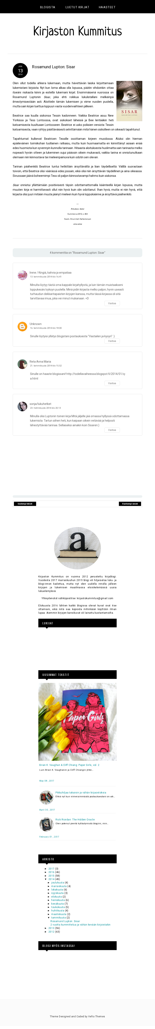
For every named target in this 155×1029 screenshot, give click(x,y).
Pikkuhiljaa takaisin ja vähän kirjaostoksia (81, 792)
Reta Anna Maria (40, 361)
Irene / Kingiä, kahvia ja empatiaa (50, 272)
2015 (51, 875)
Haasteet (107, 7)
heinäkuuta (58, 900)
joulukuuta (58, 882)
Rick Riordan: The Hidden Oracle (75, 819)
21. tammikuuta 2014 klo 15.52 (46, 365)
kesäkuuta (58, 903)
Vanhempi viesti (130, 504)
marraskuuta (59, 886)
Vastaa (112, 303)
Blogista (48, 7)
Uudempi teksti (25, 504)
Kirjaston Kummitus (77, 32)
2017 (51, 868)
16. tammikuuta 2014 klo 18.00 (46, 328)
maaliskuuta (59, 914)
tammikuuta (58, 917)
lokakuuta (57, 889)
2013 (51, 928)
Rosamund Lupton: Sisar (65, 921)
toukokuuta (58, 907)
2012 (51, 931)
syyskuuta (57, 893)
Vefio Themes (96, 1016)
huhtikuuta (58, 910)
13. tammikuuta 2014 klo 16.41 (46, 276)
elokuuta (56, 896)
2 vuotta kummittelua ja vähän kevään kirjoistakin (80, 924)
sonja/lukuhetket (40, 403)
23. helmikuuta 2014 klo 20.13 (45, 408)
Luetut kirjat (77, 7)
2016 (51, 872)
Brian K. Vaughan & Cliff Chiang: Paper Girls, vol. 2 (69, 765)
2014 (51, 879)
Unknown (36, 324)
